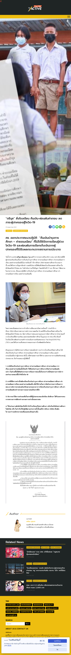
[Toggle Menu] (68, 16)
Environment (26, 605)
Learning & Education (20, 230)
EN (41, 640)
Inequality (49, 605)
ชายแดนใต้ (50, 612)
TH (43, 640)
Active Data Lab (12, 605)
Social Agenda (12, 612)
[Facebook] (50, 226)
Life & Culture (12, 608)
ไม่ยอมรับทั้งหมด (57, 645)
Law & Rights (45, 547)
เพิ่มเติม (9, 645)
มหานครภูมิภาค (11, 615)
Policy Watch (25, 608)
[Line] (56, 226)
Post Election (38, 608)
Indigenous (38, 605)
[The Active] (35, 8)
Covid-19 (9, 230)
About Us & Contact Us (17, 629)
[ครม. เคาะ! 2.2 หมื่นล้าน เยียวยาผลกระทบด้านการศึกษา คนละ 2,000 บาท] (15, 587)
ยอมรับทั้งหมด (57, 641)
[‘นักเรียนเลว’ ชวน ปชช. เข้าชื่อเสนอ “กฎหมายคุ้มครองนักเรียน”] (15, 553)
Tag (7, 601)
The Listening (39, 612)
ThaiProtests (25, 612)
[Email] (60, 226)
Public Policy (52, 608)
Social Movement (56, 547)
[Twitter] (53, 226)
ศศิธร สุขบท (30, 521)
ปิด (57, 649)
